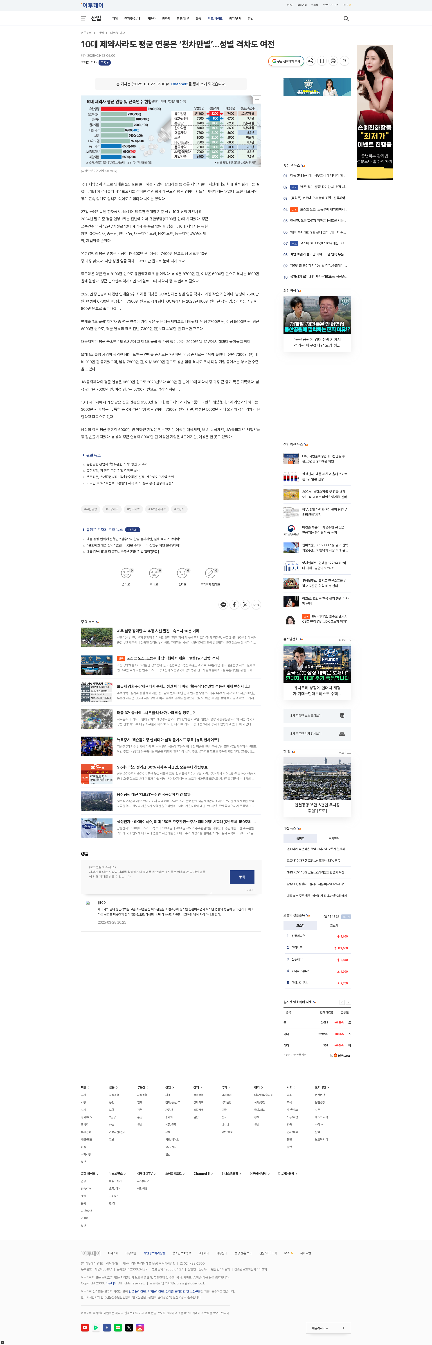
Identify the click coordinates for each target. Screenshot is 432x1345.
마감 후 (319, 1124)
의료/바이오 (215, 18)
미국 (224, 1109)
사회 (289, 1087)
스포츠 (84, 1218)
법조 (289, 1095)
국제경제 (227, 1095)
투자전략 (334, 838)
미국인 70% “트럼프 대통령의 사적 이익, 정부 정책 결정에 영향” (130, 483)
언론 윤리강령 (137, 1291)
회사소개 (113, 1253)
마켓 (83, 1087)
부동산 (141, 1087)
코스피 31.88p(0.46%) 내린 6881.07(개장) (326, 243)
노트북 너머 (321, 1139)
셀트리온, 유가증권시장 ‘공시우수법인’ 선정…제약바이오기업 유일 (130, 477)
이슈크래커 (115, 1181)
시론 (317, 1109)
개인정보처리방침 (154, 1253)
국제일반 (227, 1102)
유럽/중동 (227, 1132)
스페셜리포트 (173, 1173)
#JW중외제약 (157, 509)
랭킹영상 (142, 1188)
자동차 (151, 18)
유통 (198, 18)
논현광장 (320, 1102)
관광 (83, 1181)
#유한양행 (90, 509)
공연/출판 (86, 1211)
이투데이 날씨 (258, 1173)
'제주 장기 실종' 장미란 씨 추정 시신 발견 (323, 187)
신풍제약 (297, 959)
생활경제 (198, 1109)
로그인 (289, 5)
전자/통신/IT (132, 18)
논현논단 (320, 1095)
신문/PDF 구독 (330, 5)
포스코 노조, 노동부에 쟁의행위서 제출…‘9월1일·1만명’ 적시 (169, 658)
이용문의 (221, 1253)
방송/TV (86, 1188)
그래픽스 (114, 1196)
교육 (289, 1102)
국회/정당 (259, 1102)
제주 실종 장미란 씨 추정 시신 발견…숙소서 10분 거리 (158, 631)
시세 (83, 1109)
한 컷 (112, 1203)
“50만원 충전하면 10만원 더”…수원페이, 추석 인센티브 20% (331, 265)
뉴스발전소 (116, 1173)
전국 (289, 1124)
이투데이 (86, 33)
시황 (83, 1102)
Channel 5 (202, 1173)
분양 (139, 1117)
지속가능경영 (286, 1173)
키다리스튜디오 (301, 971)
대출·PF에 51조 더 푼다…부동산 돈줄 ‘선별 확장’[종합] (123, 552)
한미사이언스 (300, 982)
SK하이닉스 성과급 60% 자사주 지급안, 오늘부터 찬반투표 (162, 767)
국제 (224, 1087)
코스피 (300, 925)
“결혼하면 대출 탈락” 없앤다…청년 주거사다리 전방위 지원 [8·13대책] (133, 545)
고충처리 (203, 1253)
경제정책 (198, 1095)
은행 (111, 1102)
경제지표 (198, 1102)
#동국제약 (133, 509)
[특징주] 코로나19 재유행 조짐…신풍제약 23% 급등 (325, 198)
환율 (83, 1147)
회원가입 (302, 5)
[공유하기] (311, 61)
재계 (115, 18)
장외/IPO (86, 1117)
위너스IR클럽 (230, 1173)
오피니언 (320, 1087)
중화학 (166, 18)
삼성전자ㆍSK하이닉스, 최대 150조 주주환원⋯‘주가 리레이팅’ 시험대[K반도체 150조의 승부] (189, 821)
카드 (111, 1124)
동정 (289, 1139)
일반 (250, 18)
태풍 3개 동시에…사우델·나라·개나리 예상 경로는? (156, 712)
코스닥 (334, 925)
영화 (83, 1196)
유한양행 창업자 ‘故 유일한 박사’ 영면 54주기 (117, 464)
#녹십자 (179, 509)
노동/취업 (292, 1117)
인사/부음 (292, 1132)
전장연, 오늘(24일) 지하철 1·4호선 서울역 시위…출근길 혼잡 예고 (334, 220)
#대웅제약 (112, 509)
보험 (111, 1109)
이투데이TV (145, 1173)
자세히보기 (132, 529)
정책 (139, 1109)
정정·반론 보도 (243, 1253)
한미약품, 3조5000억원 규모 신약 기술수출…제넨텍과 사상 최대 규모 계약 (325, 550)
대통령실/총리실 (263, 1095)
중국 (224, 1117)
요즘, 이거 (114, 1188)
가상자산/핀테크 (118, 1132)
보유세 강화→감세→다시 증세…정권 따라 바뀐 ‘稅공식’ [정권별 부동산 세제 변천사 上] (183, 686)
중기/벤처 (235, 18)
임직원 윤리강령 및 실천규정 (183, 1291)
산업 (96, 18)
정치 (257, 1087)
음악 (83, 1203)
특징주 (300, 838)
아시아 (225, 1124)
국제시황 (86, 1154)
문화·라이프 (88, 1173)
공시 (83, 1095)
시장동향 (142, 1095)
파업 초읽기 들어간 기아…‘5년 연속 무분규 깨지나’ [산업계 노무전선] (336, 254)
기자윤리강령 (156, 1291)
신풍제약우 (298, 936)
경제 (196, 1087)
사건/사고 (292, 1109)
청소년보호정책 (181, 1253)
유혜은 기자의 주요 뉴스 (104, 529)
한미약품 (297, 947)
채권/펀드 (86, 1139)
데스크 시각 (321, 1117)
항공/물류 (183, 18)
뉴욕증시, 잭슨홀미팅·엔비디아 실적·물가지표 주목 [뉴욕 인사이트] (168, 740)
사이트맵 (305, 1253)
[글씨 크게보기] (345, 61)
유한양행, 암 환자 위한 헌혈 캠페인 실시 (113, 471)
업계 (139, 1102)
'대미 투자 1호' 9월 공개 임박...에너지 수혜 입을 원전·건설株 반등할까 (336, 232)
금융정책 (114, 1095)
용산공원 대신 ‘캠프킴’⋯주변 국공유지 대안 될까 (154, 794)
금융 (112, 1087)
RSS (345, 5)
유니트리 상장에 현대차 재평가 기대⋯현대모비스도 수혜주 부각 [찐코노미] (317, 693)
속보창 (314, 5)
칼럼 (317, 1132)
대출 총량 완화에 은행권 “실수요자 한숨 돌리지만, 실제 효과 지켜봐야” (134, 539)
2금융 (112, 1117)
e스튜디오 (143, 1181)
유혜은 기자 (89, 63)
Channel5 (180, 84)
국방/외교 (259, 1109)
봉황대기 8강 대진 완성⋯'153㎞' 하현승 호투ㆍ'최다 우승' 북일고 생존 (337, 277)
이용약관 (131, 1253)
